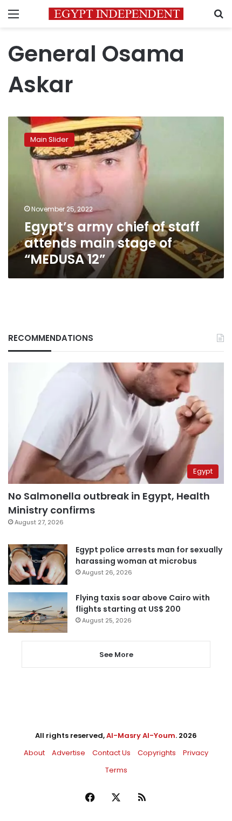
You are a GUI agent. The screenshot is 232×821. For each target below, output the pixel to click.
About (34, 753)
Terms (116, 770)
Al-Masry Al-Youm (140, 735)
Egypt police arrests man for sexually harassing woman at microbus (149, 555)
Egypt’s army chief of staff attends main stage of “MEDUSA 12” (112, 243)
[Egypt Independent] (116, 14)
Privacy (195, 753)
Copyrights (157, 753)
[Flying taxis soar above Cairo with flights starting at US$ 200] (37, 612)
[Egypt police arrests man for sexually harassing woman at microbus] (37, 564)
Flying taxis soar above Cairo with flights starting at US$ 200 (143, 603)
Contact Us (111, 753)
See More (116, 654)
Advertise (68, 753)
